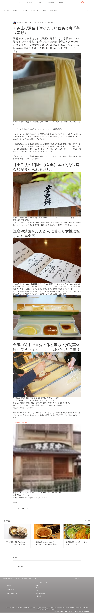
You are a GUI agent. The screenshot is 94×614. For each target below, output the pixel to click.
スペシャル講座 (40, 593)
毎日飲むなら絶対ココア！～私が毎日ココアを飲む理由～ (46, 543)
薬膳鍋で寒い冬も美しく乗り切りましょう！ (76, 543)
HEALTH (24, 10)
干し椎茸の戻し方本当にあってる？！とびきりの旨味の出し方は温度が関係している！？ (17, 543)
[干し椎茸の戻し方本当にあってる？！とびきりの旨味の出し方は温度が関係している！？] (17, 531)
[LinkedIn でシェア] (23, 508)
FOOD (44, 10)
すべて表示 (87, 520)
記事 (37, 590)
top (37, 585)
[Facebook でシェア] (14, 508)
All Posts (6, 10)
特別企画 (38, 596)
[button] (88, 10)
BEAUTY (15, 10)
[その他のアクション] (80, 23)
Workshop (39, 588)
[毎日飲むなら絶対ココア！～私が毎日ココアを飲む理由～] (47, 531)
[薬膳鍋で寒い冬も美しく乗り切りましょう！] (77, 531)
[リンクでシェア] (27, 508)
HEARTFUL (53, 10)
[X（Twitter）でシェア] (18, 508)
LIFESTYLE (34, 10)
